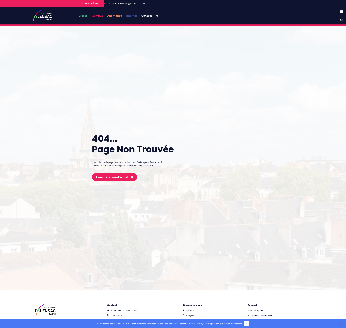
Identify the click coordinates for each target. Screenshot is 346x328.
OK (246, 323)
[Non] (341, 323)
